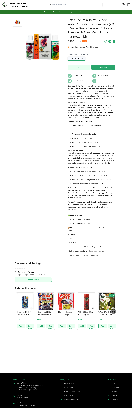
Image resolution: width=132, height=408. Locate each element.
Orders (61, 12)
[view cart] (128, 4)
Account (47, 12)
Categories (71, 12)
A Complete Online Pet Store (19, 6)
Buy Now (103, 67)
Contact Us (84, 12)
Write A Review (33, 280)
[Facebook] (114, 41)
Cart (54, 12)
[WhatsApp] (109, 41)
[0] (128, 4)
